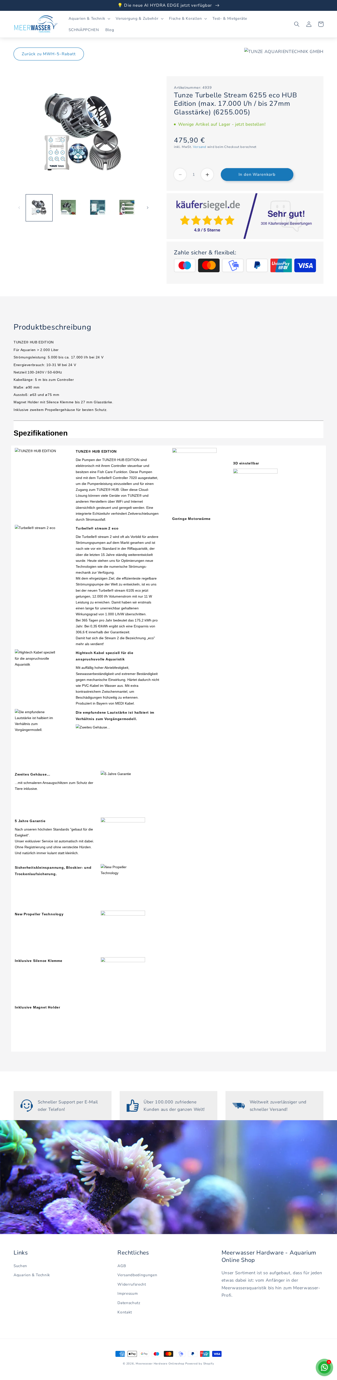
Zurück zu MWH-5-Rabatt (49, 54)
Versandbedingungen (137, 1274)
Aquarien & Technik (32, 1274)
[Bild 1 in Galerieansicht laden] (39, 207)
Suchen (20, 1265)
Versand (199, 147)
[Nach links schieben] (19, 207)
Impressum (127, 1293)
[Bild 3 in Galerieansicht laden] (97, 207)
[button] (88, 18)
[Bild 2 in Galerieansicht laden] (68, 207)
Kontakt (124, 1312)
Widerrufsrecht (131, 1284)
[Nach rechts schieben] (147, 207)
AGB (121, 1265)
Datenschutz (128, 1302)
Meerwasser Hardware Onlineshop (160, 1363)
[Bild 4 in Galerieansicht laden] (127, 207)
